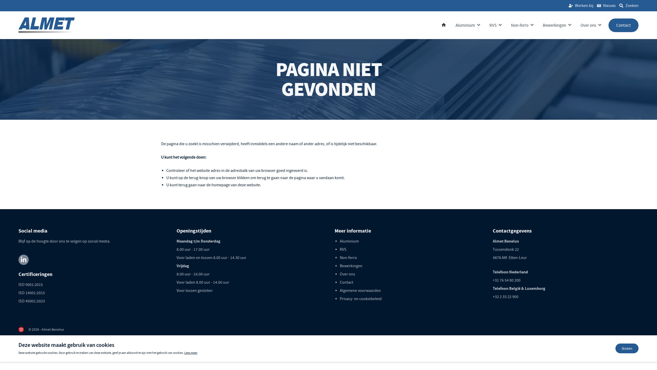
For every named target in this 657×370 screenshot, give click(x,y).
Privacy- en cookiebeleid (361, 298)
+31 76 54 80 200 (506, 280)
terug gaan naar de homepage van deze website (219, 185)
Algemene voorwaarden (360, 290)
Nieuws (609, 5)
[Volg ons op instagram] (23, 260)
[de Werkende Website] (21, 329)
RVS (493, 25)
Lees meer (190, 353)
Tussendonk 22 (506, 249)
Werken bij (584, 5)
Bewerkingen (554, 25)
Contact (623, 25)
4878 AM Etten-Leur (510, 257)
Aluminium (465, 25)
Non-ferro (519, 25)
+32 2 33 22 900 (505, 296)
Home (443, 25)
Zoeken (632, 5)
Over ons (588, 25)
